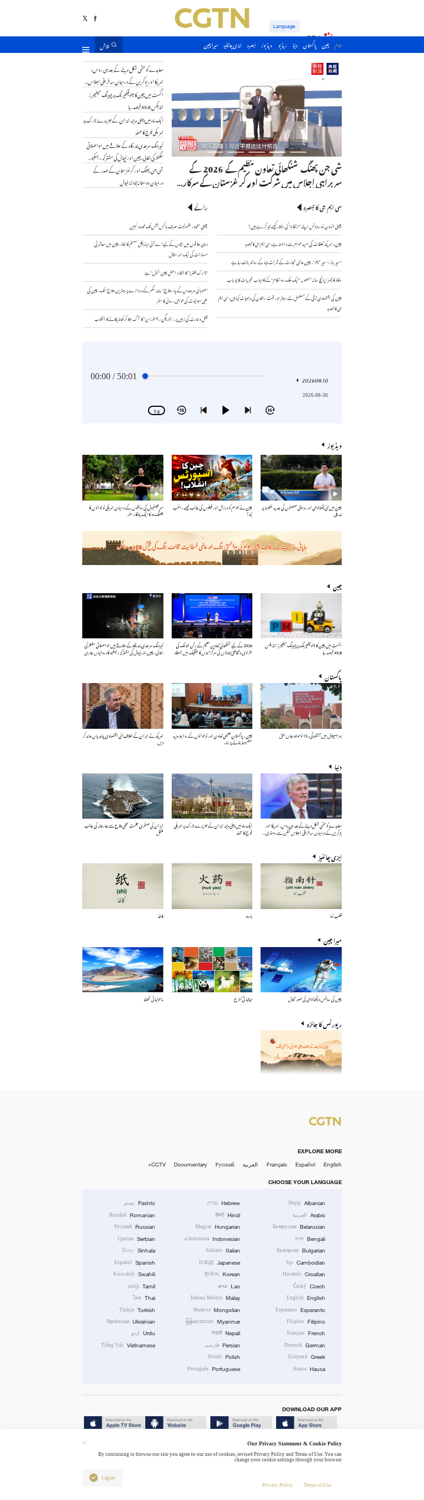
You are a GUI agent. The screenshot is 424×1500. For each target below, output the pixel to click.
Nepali (225, 1333)
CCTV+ (157, 1164)
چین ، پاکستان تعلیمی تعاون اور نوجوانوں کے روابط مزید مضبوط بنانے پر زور (212, 738)
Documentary (190, 1164)
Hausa (309, 1369)
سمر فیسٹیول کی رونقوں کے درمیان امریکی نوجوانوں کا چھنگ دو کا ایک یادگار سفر (126, 510)
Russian (134, 1226)
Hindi (227, 1215)
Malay (215, 1298)
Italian (223, 1250)
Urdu (143, 1333)
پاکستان (333, 676)
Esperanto (300, 1310)
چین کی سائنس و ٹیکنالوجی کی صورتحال (315, 998)
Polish (224, 1357)
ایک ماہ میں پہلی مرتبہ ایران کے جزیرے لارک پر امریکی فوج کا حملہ (213, 828)
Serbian (136, 1239)
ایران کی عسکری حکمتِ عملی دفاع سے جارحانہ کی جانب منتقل (123, 828)
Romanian (132, 1215)
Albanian (306, 1203)
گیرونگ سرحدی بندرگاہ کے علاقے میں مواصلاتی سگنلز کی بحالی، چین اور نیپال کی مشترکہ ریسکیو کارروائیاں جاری (123, 648)
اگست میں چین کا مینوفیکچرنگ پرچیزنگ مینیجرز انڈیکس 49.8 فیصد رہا (303, 648)
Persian (222, 1345)
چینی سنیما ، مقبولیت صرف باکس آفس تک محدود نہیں (169, 226)
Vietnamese (128, 1345)
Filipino (306, 1321)
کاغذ (160, 915)
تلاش (104, 45)
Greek (306, 1357)
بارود (249, 915)
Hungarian (217, 1226)
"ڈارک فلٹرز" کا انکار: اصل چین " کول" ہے (176, 272)
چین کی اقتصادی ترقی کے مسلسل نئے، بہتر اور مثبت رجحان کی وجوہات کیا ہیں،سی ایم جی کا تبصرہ (280, 302)
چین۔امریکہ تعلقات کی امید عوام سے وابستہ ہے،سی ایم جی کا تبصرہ (293, 243)
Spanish (134, 1262)
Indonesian (212, 1239)
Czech (309, 1286)
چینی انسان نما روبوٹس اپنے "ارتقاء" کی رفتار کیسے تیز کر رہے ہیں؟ (295, 226)
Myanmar (213, 1321)
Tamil (141, 1286)
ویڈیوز (334, 444)
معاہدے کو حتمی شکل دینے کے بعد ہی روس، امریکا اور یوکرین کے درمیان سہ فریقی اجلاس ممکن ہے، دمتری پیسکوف (303, 831)
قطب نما (336, 915)
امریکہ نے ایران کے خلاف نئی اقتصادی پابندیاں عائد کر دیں (123, 738)
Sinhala (138, 1250)
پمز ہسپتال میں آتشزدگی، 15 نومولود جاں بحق (310, 735)
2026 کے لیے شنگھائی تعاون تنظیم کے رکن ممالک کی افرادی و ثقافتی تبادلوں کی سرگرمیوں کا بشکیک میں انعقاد (213, 648)
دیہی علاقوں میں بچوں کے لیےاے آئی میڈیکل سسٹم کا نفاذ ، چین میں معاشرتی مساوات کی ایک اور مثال (151, 248)
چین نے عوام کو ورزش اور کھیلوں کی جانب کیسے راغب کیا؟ (212, 510)
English (333, 1164)
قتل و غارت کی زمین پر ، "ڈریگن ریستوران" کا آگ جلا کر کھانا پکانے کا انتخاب (151, 318)
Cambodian (306, 1262)
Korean (222, 1274)
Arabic (309, 1215)
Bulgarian (301, 1250)
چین (337, 586)
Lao (229, 1286)
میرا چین (333, 940)
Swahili (134, 1274)
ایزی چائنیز (330, 856)
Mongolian (216, 1310)
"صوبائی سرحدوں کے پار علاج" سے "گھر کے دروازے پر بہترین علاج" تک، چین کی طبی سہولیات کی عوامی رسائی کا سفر (147, 294)
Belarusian (299, 1226)
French (306, 1333)
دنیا (338, 766)
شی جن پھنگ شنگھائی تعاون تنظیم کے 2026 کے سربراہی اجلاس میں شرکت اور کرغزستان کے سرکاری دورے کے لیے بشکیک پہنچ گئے (258, 181)
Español (305, 1164)
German (304, 1345)
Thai (144, 1298)
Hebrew (223, 1203)
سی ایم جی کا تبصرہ (323, 207)
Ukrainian (130, 1321)
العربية (250, 1164)
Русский (224, 1164)
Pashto (139, 1203)
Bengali (310, 1239)
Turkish (137, 1310)
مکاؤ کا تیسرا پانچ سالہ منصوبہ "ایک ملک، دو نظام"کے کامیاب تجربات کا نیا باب (284, 279)
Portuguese (213, 1369)
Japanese (219, 1262)
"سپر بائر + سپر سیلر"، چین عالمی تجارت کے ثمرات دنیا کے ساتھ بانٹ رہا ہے (286, 261)
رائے (201, 207)
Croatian (304, 1274)
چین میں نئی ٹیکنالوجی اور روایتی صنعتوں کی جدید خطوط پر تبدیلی (302, 510)
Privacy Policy (277, 1485)
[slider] (145, 376)
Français (277, 1164)
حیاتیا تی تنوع (243, 998)
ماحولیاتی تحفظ (153, 998)
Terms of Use (317, 1485)
